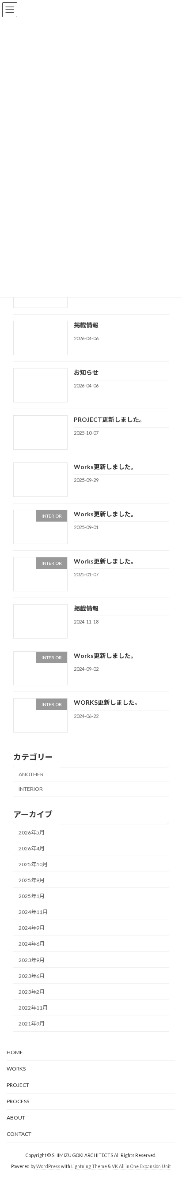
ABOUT (16, 1117)
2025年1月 (32, 896)
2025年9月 (32, 880)
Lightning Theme (89, 1166)
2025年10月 (33, 864)
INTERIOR (31, 789)
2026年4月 (32, 848)
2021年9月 (32, 1023)
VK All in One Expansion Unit (141, 1166)
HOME (15, 1052)
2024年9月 (32, 928)
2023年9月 (32, 960)
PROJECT (18, 1085)
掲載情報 (86, 325)
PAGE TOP (169, 1135)
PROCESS (18, 1101)
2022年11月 (33, 1007)
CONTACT (19, 1134)
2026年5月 (32, 832)
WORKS (16, 1068)
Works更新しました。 (105, 466)
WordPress (48, 1166)
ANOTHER (31, 774)
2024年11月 (33, 912)
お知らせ (86, 372)
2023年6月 (32, 976)
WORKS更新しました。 (107, 702)
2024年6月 (32, 944)
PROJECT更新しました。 (109, 419)
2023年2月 (32, 991)
